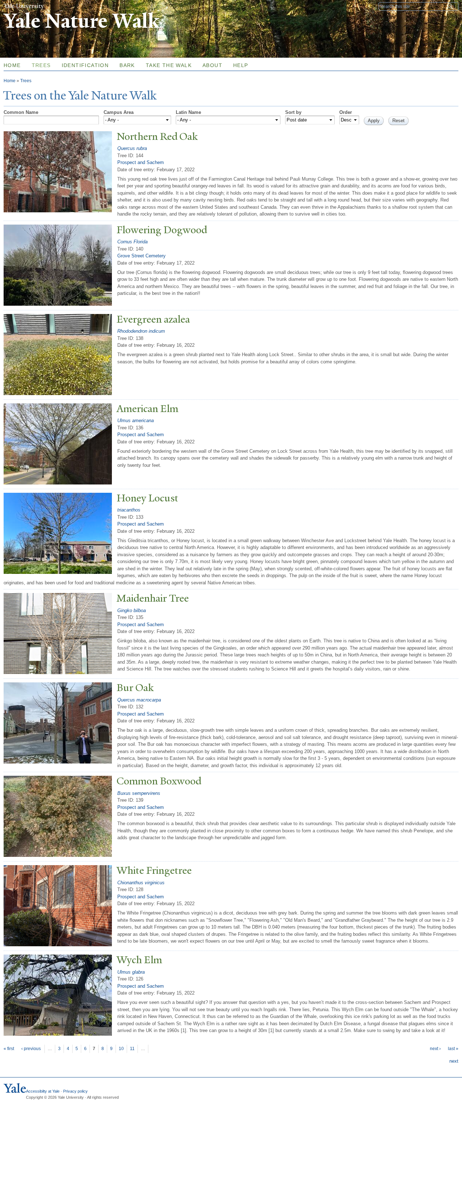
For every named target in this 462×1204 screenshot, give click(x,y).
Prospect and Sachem (140, 162)
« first (9, 1048)
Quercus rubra (132, 148)
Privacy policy (75, 1091)
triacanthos (128, 510)
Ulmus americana (135, 420)
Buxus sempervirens (138, 793)
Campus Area (119, 112)
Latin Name (188, 112)
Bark (127, 65)
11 (132, 1048)
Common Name (21, 112)
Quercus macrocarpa (139, 700)
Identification (85, 65)
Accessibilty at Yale (43, 1091)
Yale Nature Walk (81, 21)
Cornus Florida (132, 241)
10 (121, 1048)
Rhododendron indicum (141, 331)
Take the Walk (169, 65)
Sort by (293, 112)
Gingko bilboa (131, 610)
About (212, 65)
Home (10, 80)
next (453, 1061)
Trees (41, 65)
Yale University (24, 6)
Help (240, 65)
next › (435, 1048)
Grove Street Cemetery (141, 255)
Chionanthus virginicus (141, 882)
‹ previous (31, 1048)
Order (345, 112)
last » (453, 1048)
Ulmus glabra (131, 972)
